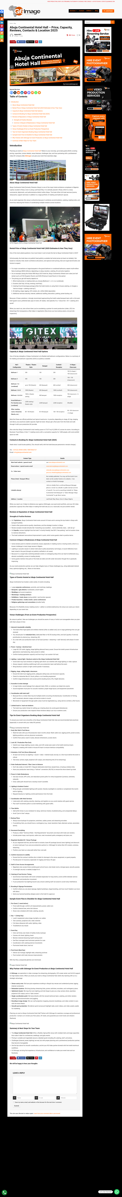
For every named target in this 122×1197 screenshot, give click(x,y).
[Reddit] (18, 92)
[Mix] (32, 92)
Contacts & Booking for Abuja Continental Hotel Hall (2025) (31, 114)
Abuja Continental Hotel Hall (32, 151)
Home (11, 23)
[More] (39, 92)
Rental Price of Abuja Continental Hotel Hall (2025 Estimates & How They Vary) (37, 108)
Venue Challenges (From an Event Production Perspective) (30, 129)
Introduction (15, 102)
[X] (15, 92)
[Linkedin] (21, 92)
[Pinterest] (25, 92)
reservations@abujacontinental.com (57, 466)
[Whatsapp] (35, 92)
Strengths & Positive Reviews (23, 120)
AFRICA (88, 11)
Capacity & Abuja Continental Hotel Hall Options (27, 111)
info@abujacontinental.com (23, 452)
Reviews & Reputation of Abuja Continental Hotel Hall (29, 117)
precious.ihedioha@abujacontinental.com (58, 472)
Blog (96, 11)
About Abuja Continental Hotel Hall (23, 105)
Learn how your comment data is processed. (47, 1113)
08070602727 (32, 450)
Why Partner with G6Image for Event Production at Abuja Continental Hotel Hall (37, 138)
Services (72, 11)
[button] (116, 1192)
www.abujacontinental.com (57, 462)
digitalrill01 (17, 34)
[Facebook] (11, 92)
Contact (81, 11)
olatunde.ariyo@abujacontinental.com (57, 470)
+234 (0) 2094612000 (19, 450)
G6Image (27, 969)
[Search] (113, 22)
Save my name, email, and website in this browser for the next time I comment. (38, 1102)
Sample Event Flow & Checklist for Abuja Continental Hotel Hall (32, 135)
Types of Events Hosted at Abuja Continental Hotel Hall (29, 126)
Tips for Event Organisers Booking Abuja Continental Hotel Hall (32, 132)
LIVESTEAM (109, 11)
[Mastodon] (28, 92)
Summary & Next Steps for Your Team (24, 141)
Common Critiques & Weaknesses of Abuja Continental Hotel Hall (34, 123)
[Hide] (0, 43)
